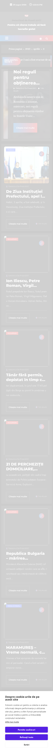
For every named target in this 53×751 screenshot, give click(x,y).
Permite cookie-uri (26, 729)
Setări (26, 744)
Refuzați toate (26, 737)
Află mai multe (12, 722)
